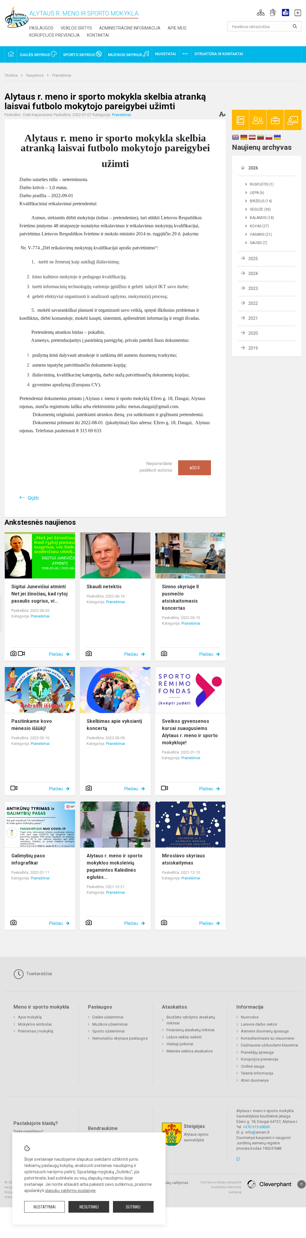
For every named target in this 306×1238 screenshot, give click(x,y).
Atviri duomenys (255, 1080)
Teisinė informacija (257, 1073)
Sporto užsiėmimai (108, 1031)
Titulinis (11, 75)
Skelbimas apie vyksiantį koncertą (114, 724)
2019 (253, 348)
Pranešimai (61, 75)
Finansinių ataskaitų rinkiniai (190, 1030)
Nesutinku (89, 1207)
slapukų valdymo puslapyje (70, 1190)
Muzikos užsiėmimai (110, 1024)
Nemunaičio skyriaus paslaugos (120, 1038)
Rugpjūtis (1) (262, 184)
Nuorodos (249, 1017)
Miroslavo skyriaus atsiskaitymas (183, 859)
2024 (253, 273)
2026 (253, 168)
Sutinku (133, 1207)
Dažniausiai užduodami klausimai (269, 1045)
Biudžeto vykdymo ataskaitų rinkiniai (190, 1020)
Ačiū (194, 467)
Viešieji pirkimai (179, 1044)
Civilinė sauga (252, 1066)
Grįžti (33, 498)
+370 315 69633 (256, 1127)
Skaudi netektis (104, 586)
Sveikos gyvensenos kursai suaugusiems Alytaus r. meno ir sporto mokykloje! (190, 731)
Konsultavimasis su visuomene (267, 1038)
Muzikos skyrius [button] (125, 55)
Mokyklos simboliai (35, 1024)
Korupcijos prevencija (54, 35)
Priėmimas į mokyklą (35, 1031)
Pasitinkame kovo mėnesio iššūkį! (31, 724)
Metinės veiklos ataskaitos (189, 1051)
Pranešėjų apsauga (257, 1052)
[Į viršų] (301, 1184)
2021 (253, 318)
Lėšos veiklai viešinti (184, 1037)
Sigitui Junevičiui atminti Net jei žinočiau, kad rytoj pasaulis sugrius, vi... (39, 594)
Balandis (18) (262, 218)
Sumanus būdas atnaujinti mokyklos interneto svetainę (221, 1187)
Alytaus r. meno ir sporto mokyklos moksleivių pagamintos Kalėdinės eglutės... (115, 866)
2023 (253, 288)
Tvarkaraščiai (38, 973)
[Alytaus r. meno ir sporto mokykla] (16, 17)
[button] (261, 12)
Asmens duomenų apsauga (265, 1031)
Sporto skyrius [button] (79, 55)
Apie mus (177, 28)
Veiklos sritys (76, 28)
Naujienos (35, 75)
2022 (253, 303)
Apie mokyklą (30, 1017)
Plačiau (56, 654)
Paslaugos (41, 28)
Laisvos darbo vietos (259, 1024)
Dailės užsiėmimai (107, 1017)
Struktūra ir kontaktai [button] (219, 54)
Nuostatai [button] (165, 54)
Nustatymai (44, 1207)
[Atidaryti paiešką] (295, 26)
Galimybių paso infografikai (28, 859)
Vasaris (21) (261, 234)
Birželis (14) (261, 201)
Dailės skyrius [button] (35, 55)
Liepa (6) (257, 193)
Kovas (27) (259, 226)
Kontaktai (98, 35)
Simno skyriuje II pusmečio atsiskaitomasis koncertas (180, 597)
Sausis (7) (258, 243)
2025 (253, 258)
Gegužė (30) (260, 209)
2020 (253, 333)
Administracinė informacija (129, 28)
